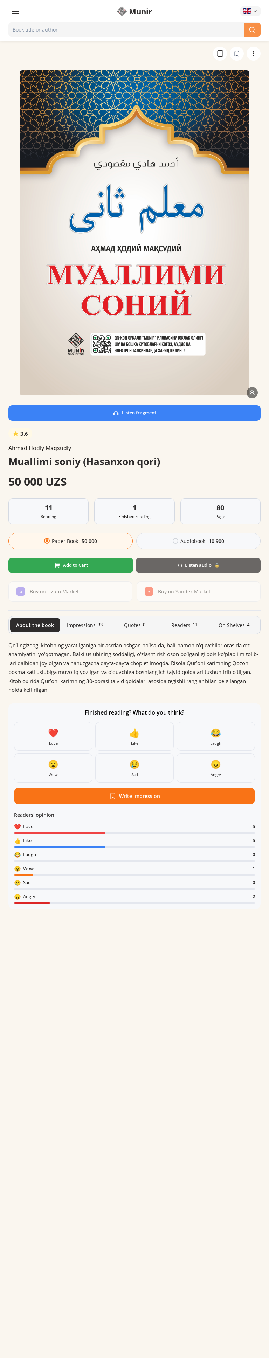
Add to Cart (75, 565)
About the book (35, 625)
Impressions (85, 624)
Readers (184, 624)
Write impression (139, 796)
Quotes (134, 624)
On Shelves (234, 624)
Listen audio (202, 565)
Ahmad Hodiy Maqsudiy (39, 448)
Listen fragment (139, 412)
